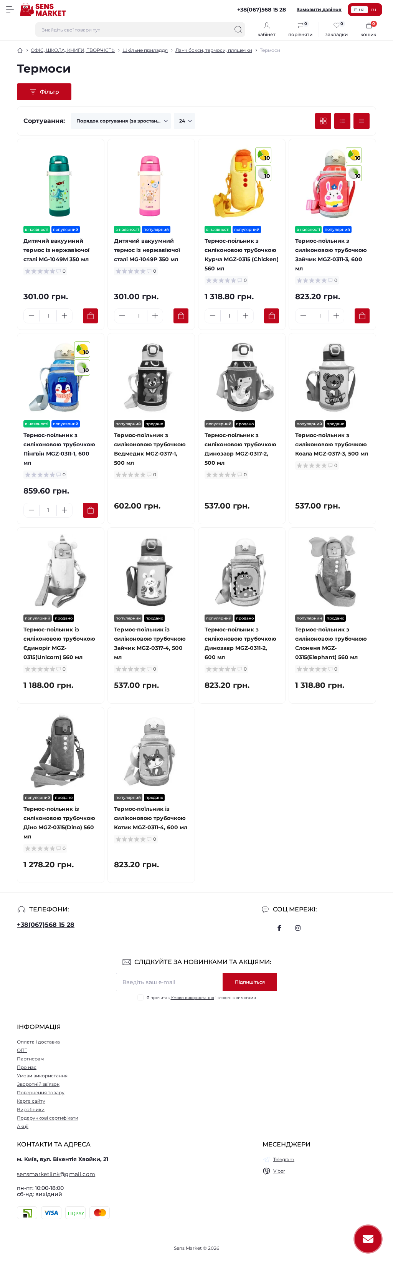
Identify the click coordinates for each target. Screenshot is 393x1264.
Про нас (26, 1067)
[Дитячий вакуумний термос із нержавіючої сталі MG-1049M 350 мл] (60, 182)
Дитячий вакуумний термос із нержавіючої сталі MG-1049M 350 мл (56, 250)
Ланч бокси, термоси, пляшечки (213, 50)
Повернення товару (40, 1092)
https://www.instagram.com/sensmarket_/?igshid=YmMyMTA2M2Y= (297, 928)
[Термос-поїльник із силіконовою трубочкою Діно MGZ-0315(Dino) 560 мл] (60, 750)
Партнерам (30, 1059)
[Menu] (10, 9)
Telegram (283, 1159)
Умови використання (192, 997)
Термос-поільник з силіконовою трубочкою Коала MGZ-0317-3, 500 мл (331, 444)
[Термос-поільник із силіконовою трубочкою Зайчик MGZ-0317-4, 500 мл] (151, 571)
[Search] (238, 29)
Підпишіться (250, 982)
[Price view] (361, 121)
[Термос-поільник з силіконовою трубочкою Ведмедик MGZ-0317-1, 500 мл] (151, 377)
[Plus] (64, 315)
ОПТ (22, 1050)
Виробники (31, 1109)
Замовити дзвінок (319, 9)
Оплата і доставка (38, 1042)
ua (362, 9)
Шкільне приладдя (145, 50)
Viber (279, 1171)
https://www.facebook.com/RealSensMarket (279, 928)
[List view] (342, 121)
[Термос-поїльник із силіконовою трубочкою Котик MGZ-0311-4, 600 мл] (151, 750)
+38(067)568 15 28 (45, 924)
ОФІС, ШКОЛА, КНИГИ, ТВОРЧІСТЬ (73, 50)
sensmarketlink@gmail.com (56, 1174)
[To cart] (90, 315)
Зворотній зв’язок (38, 1084)
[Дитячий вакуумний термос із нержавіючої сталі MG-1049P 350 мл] (151, 182)
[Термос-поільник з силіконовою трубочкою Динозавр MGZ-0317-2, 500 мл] (242, 377)
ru (373, 9)
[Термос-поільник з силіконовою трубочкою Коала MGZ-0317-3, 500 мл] (332, 377)
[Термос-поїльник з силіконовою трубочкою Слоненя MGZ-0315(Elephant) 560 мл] (332, 571)
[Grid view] (323, 121)
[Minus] (31, 315)
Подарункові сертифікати (47, 1118)
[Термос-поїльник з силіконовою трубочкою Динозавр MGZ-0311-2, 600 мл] (242, 571)
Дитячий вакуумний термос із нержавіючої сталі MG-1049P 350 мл (147, 250)
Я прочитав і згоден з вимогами (201, 997)
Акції (22, 1126)
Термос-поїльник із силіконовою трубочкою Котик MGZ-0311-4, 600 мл (150, 818)
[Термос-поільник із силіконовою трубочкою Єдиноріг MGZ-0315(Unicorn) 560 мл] (60, 571)
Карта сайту (31, 1101)
